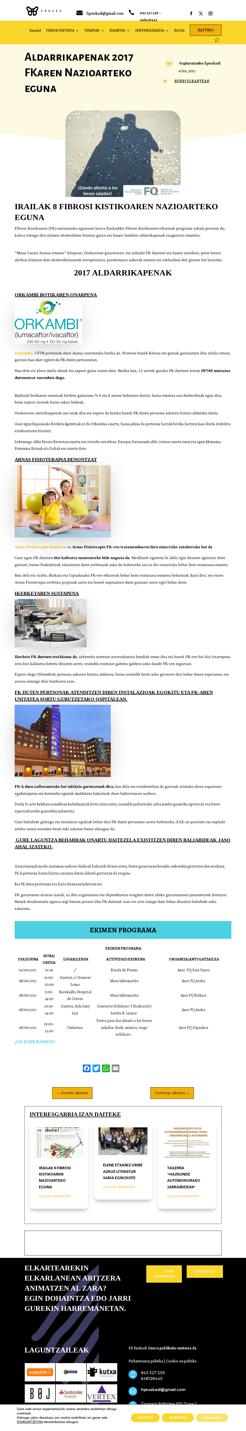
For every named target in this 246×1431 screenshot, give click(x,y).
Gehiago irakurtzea (55, 1196)
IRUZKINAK (178, 1417)
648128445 (148, 20)
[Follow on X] (201, 13)
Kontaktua (204, 1271)
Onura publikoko (162, 1348)
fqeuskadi (212, 63)
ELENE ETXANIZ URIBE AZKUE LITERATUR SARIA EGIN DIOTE (123, 1171)
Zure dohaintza (164, 1273)
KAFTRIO (206, 30)
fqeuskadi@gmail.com (104, 13)
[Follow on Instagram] (210, 13)
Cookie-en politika (181, 1361)
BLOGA (179, 31)
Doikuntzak (212, 1417)
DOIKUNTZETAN (30, 1422)
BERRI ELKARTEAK (191, 81)
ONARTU (145, 1417)
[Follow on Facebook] (191, 13)
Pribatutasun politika (146, 1361)
